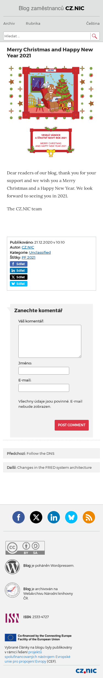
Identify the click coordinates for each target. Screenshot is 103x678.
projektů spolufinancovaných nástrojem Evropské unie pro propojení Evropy (37, 656)
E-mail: (24, 380)
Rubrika (33, 23)
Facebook (18, 517)
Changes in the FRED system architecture (49, 467)
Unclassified (40, 252)
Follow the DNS (30, 453)
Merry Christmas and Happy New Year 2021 (50, 52)
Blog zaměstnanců (51, 8)
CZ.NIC (28, 247)
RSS (89, 517)
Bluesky (71, 517)
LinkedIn (54, 517)
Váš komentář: (31, 321)
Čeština (93, 23)
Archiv (9, 23)
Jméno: (25, 363)
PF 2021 (28, 257)
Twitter (36, 517)
